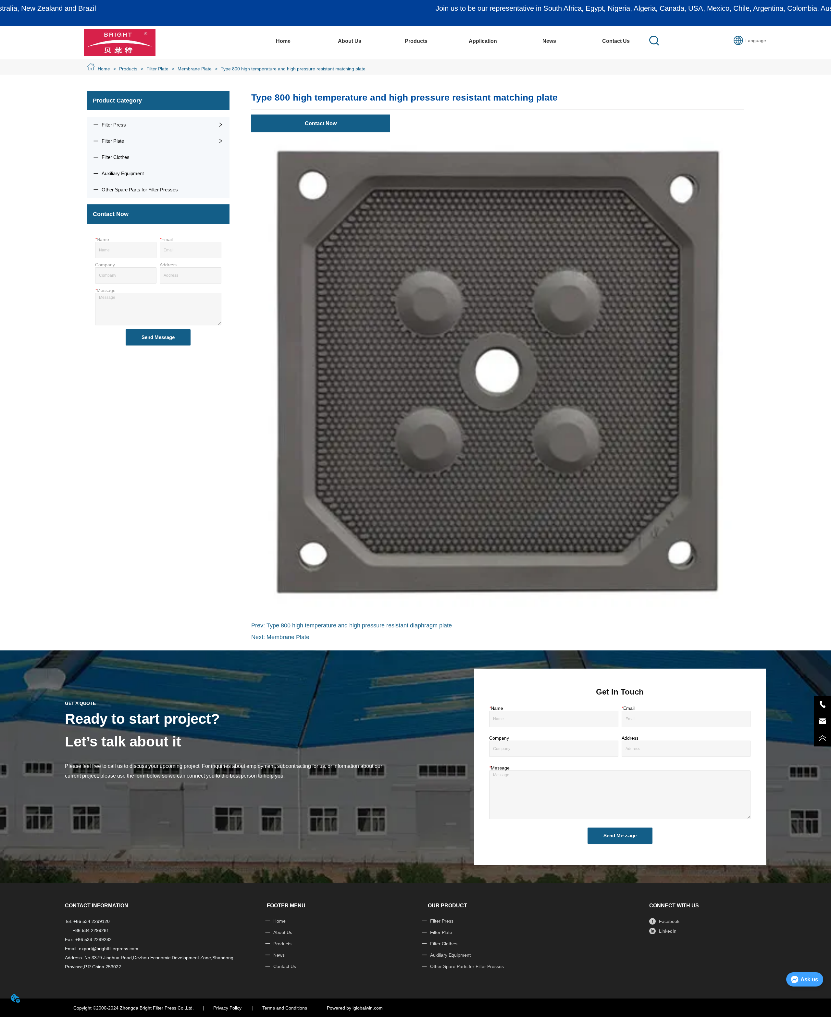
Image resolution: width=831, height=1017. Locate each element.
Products (128, 68)
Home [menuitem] (283, 41)
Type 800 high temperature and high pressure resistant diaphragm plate (359, 625)
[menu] (449, 41)
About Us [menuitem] (349, 41)
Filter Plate (157, 68)
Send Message (158, 337)
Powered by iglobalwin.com (355, 1008)
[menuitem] (416, 41)
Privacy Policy (228, 1008)
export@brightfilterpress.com (108, 948)
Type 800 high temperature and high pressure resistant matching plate (293, 68)
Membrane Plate (195, 68)
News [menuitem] (549, 41)
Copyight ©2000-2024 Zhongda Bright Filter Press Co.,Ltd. (133, 1008)
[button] (416, 41)
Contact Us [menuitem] (616, 41)
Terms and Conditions (284, 1008)
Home (104, 68)
